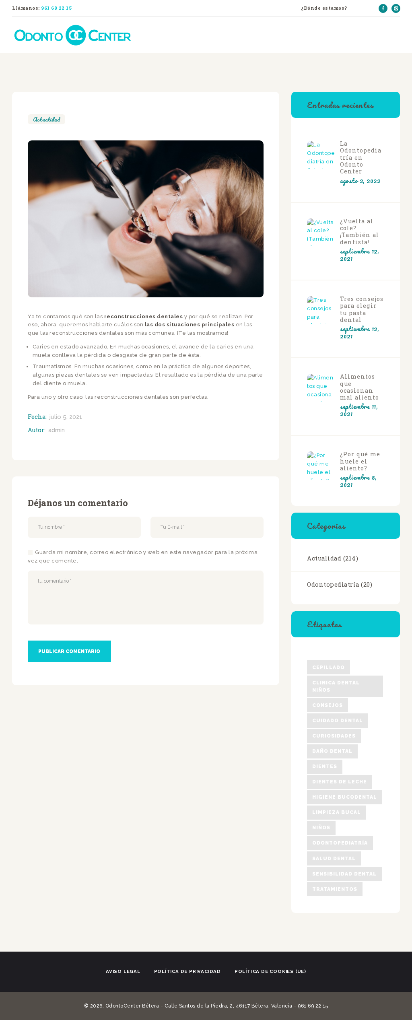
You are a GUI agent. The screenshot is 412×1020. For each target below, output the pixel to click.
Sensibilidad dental (344, 874)
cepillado (328, 667)
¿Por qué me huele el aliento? (360, 461)
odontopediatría (340, 843)
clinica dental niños (336, 686)
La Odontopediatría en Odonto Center (360, 157)
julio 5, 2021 (65, 416)
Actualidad (46, 119)
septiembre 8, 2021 (358, 480)
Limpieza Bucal (336, 812)
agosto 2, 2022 (360, 180)
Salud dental (334, 858)
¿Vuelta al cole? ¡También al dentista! (359, 231)
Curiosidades (334, 736)
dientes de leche (339, 782)
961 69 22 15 (56, 8)
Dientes (324, 766)
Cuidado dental (337, 720)
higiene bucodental (344, 797)
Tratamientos (334, 889)
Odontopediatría (333, 584)
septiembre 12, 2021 (359, 254)
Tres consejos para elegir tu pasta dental (361, 309)
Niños (321, 827)
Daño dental (332, 751)
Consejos (327, 705)
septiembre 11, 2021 (359, 410)
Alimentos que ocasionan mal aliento (359, 387)
